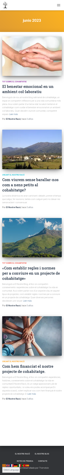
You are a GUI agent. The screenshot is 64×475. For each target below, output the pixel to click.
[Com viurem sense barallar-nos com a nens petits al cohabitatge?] (32, 149)
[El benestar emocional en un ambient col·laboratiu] (32, 56)
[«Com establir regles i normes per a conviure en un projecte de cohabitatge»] (32, 237)
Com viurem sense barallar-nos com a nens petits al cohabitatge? (30, 185)
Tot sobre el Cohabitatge (14, 82)
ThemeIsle (44, 468)
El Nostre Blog (42, 454)
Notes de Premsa (25, 461)
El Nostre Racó (22, 454)
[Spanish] (27, 465)
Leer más (13, 114)
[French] (12, 465)
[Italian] (20, 465)
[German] (16, 465)
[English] (8, 465)
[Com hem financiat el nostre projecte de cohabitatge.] (32, 336)
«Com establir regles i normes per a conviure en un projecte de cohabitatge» (31, 273)
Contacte (42, 461)
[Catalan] (4, 465)
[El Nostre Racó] (6, 5)
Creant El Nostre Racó (13, 175)
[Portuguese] (23, 465)
